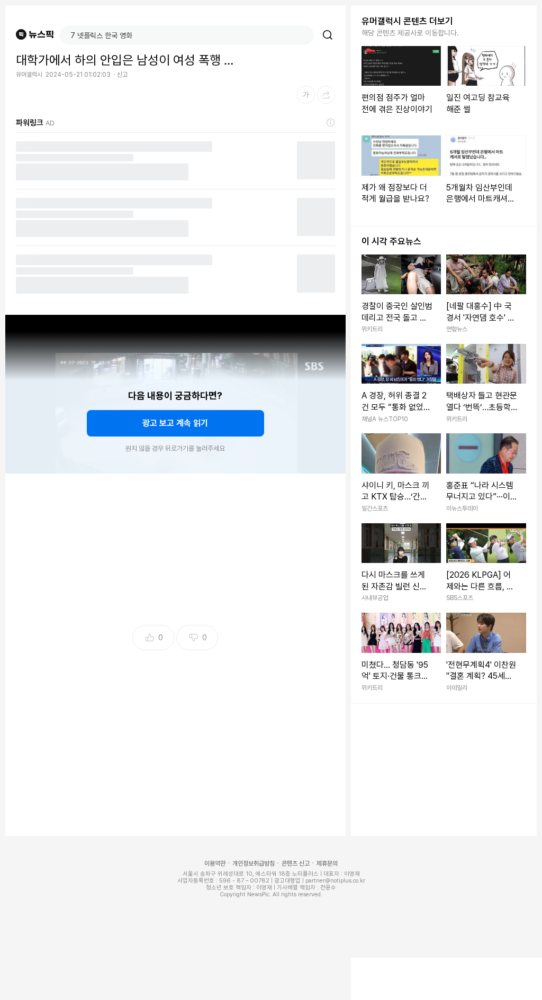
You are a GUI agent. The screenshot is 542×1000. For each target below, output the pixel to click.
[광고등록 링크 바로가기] (331, 123)
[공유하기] (326, 95)
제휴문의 (327, 863)
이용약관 (214, 863)
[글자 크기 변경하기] (306, 95)
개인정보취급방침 (253, 863)
